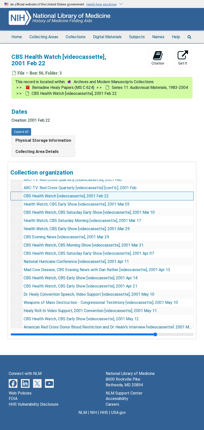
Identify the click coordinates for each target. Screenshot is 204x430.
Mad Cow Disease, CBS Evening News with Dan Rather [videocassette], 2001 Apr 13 (97, 269)
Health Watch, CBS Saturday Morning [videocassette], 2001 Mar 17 (82, 220)
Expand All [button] (21, 132)
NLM (82, 412)
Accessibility (117, 398)
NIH (93, 412)
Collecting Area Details (37, 151)
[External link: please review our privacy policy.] (13, 383)
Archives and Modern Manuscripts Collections (114, 81)
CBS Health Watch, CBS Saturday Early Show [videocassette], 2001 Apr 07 (89, 253)
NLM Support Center (124, 393)
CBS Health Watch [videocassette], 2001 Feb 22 (66, 196)
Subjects (137, 37)
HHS (104, 412)
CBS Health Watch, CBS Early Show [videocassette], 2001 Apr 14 (80, 278)
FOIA (13, 398)
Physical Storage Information (43, 140)
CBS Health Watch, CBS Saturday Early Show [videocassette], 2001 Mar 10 (89, 212)
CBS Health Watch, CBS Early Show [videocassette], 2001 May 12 (81, 319)
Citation (158, 63)
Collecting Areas (43, 37)
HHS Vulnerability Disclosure (33, 404)
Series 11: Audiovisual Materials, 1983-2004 (150, 87)
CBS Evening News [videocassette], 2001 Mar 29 (66, 237)
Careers (112, 404)
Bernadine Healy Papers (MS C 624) (63, 87)
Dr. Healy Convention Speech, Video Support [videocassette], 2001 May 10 (89, 294)
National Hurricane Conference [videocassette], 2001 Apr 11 (76, 261)
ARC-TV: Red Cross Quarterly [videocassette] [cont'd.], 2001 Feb (80, 187)
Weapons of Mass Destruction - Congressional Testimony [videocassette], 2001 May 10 (101, 302)
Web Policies (20, 393)
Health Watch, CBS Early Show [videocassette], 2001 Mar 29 (77, 228)
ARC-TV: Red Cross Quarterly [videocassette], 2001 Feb (73, 179)
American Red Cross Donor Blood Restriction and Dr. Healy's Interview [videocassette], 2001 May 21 (111, 327)
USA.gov (118, 412)
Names (158, 37)
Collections (76, 37)
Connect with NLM (25, 373)
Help (176, 37)
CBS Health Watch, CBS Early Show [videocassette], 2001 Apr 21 (80, 286)
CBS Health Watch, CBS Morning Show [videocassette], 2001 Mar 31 (84, 245)
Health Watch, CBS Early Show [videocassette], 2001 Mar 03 (77, 204)
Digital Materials (107, 37)
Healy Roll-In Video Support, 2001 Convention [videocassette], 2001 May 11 (90, 310)
